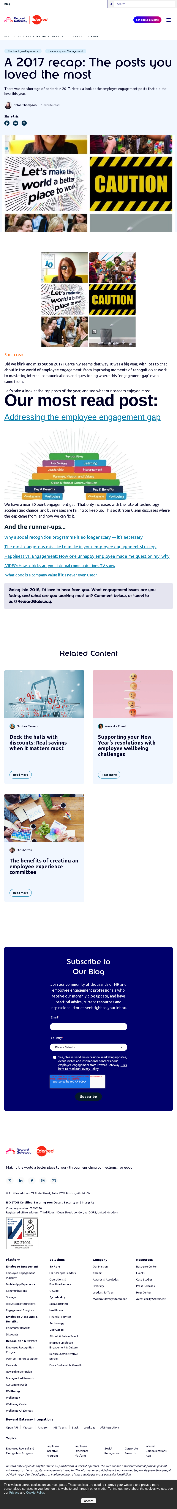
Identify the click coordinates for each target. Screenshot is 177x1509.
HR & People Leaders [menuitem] (62, 1272)
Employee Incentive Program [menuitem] (53, 1451)
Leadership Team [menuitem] (103, 1292)
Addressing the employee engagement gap (82, 417)
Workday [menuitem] (89, 1427)
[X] (10, 1180)
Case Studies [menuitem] (144, 1279)
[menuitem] (22, 1266)
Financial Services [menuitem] (60, 1316)
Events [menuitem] (140, 1272)
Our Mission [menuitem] (100, 1266)
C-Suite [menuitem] (54, 1290)
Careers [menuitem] (98, 1272)
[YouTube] (54, 1180)
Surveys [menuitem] (11, 1297)
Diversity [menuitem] (98, 1285)
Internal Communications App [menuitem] (156, 1451)
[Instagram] (43, 1180)
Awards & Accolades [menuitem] (106, 1279)
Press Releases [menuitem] (145, 1285)
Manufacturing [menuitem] (58, 1303)
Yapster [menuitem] (28, 1427)
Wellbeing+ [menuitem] (13, 1397)
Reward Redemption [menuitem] (19, 1371)
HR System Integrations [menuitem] (21, 1303)
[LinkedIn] (21, 1180)
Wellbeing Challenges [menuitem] (19, 1410)
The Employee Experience (23, 51)
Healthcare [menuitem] (56, 1310)
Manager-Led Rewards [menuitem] (20, 1378)
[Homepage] (25, 20)
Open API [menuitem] (12, 1427)
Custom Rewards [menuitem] (16, 1384)
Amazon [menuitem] (43, 1427)
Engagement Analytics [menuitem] (20, 1310)
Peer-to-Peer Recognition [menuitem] (22, 1358)
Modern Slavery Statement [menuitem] (110, 1298)
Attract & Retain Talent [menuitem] (63, 1336)
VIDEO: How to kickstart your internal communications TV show (59, 565)
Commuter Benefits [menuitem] (18, 1327)
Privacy (14, 1492)
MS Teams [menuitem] (60, 1427)
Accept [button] (88, 1501)
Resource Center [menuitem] (146, 1266)
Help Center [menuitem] (143, 1292)
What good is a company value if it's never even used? (50, 575)
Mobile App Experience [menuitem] (20, 1284)
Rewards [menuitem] (11, 1365)
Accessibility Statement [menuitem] (151, 1298)
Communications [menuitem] (16, 1290)
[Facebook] (32, 1180)
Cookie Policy (35, 1492)
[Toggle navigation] (168, 20)
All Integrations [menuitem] (110, 1427)
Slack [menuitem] (75, 1427)
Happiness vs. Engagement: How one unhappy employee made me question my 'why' (87, 556)
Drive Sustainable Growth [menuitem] (65, 1365)
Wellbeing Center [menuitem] (17, 1404)
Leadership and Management (66, 51)
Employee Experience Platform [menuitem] (81, 1451)
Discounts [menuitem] (12, 1334)
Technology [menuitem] (56, 1323)
